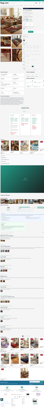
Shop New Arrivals (22, 0)
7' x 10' (24, 47)
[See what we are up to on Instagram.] (34, 399)
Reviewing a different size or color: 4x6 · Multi (5, 279)
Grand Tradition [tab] (17, 352)
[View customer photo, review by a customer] (12, 201)
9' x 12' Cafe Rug (13, 151)
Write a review (30, 12)
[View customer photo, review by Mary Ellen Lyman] (7, 201)
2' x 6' (30, 54)
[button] (20, 9)
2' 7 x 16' (28, 56)
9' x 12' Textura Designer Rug (33, 364)
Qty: (24, 31)
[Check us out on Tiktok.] (35, 399)
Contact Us (23, 398)
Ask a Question (25, 34)
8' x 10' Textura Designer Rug (4, 364)
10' (35, 59)
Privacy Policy (41, 383)
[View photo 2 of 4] (4, 251)
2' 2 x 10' (36, 54)
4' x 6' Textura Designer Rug (14, 364)
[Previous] (1, 147)
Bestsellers (12, 403)
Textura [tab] (2, 352)
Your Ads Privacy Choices (4, 403)
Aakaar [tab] (13, 352)
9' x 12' (31, 47)
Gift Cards (12, 399)
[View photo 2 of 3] (4, 271)
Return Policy (23, 402)
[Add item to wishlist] (8, 141)
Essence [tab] (5, 352)
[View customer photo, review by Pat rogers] (3, 201)
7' (30, 66)
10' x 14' (38, 47)
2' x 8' (33, 54)
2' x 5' (27, 54)
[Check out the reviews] (35, 403)
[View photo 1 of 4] (2, 251)
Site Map (12, 401)
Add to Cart (30, 31)
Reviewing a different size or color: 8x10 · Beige (5, 319)
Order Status (41, 0)
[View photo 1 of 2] (2, 240)
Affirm (12, 402)
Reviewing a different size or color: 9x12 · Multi (5, 309)
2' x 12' (39, 54)
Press (22, 404)
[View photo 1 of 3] (2, 271)
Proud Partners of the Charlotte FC (15, 398)
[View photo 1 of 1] (2, 291)
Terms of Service (31, 384)
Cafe (14, 89)
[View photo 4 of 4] (8, 251)
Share (29, 34)
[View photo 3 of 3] (6, 271)
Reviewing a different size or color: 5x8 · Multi (5, 249)
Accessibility (23, 403)
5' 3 (28, 59)
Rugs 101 (23, 401)
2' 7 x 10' (24, 56)
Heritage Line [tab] (9, 352)
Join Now (41, 381)
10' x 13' (34, 47)
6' (30, 59)
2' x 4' (24, 54)
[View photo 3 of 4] (6, 251)
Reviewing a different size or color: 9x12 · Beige (6, 228)
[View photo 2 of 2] (4, 240)
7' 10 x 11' (28, 47)
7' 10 (32, 59)
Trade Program (12, 404)
